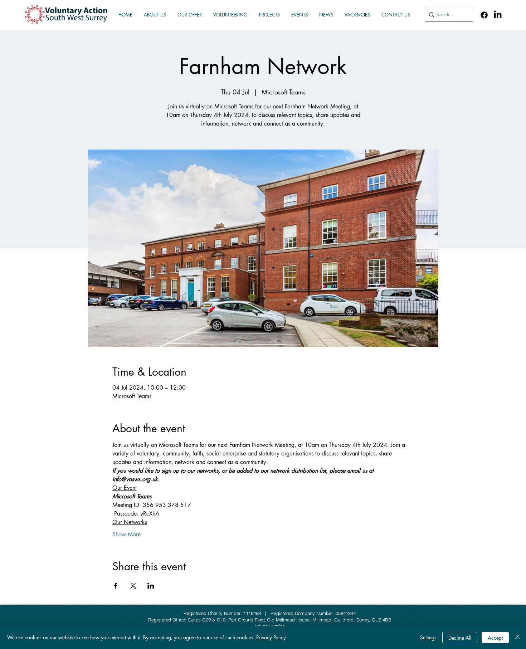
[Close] (517, 637)
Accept (495, 637)
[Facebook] (484, 15)
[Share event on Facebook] (115, 586)
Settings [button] (428, 637)
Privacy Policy (271, 637)
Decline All (459, 637)
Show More (126, 534)
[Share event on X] (133, 586)
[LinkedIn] (497, 15)
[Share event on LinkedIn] (150, 586)
